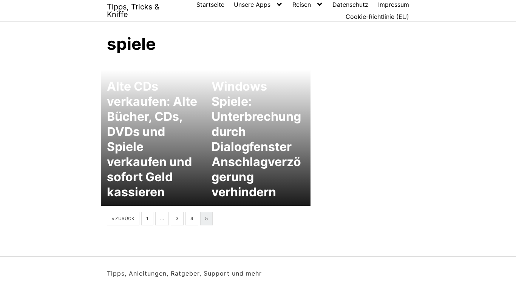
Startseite (210, 4)
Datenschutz (350, 4)
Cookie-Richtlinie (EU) (377, 16)
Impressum (393, 4)
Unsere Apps (252, 4)
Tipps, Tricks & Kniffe (133, 10)
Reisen (301, 4)
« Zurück (123, 218)
